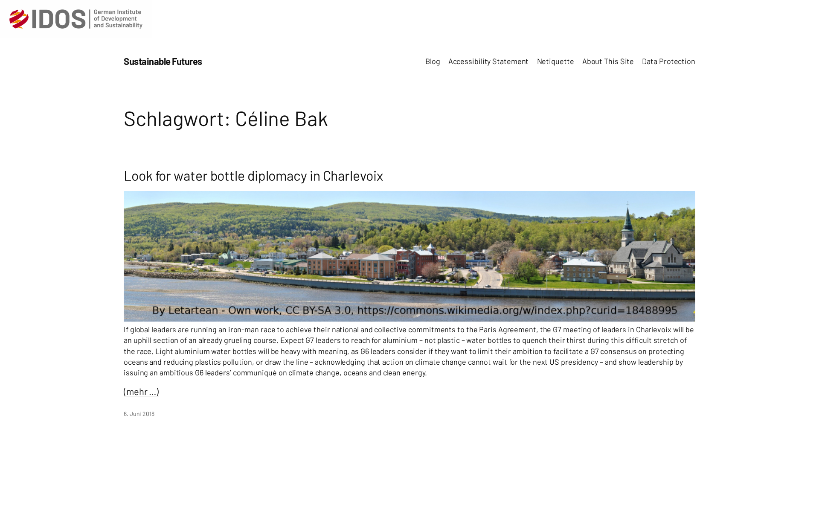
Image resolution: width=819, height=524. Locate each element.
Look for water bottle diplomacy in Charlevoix (253, 175)
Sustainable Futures (163, 61)
